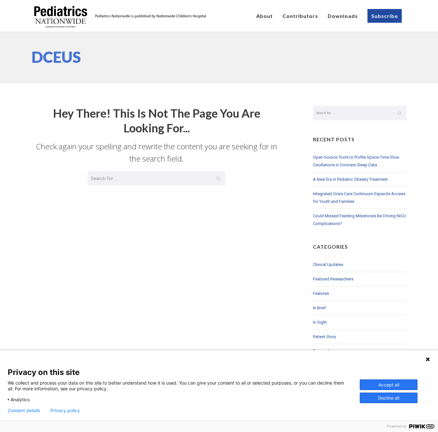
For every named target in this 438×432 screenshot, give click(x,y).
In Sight (320, 322)
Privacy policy (65, 410)
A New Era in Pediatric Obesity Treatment (350, 179)
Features (321, 293)
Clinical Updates (328, 264)
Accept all (388, 384)
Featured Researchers (333, 279)
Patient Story (324, 336)
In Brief (319, 307)
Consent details (24, 410)
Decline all (388, 398)
